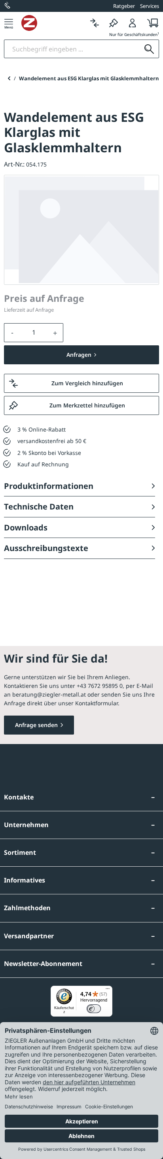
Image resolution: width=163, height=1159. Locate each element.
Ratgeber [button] (124, 5)
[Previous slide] (9, 78)
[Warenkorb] (150, 23)
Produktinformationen (48, 486)
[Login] (132, 23)
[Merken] (113, 23)
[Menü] (8, 23)
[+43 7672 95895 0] (8, 5)
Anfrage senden (36, 725)
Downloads (25, 527)
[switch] (94, 1008)
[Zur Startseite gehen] (53, 23)
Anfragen (78, 354)
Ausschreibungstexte (46, 548)
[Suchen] (149, 49)
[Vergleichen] (94, 23)
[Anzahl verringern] (12, 332)
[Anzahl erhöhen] (55, 332)
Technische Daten (39, 506)
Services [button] (149, 5)
